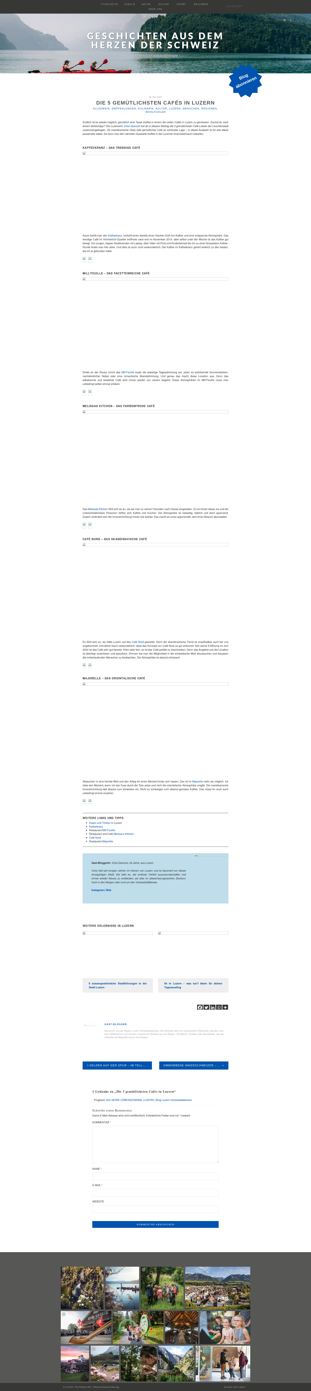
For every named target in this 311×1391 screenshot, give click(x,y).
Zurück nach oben (235, 1387)
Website (98, 1201)
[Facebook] (200, 1007)
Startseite (109, 4)
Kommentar (101, 1122)
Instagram (98, 890)
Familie (130, 4)
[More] (225, 1007)
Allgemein (101, 108)
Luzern (175, 108)
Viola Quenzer (132, 126)
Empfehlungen (124, 108)
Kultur (163, 4)
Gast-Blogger (115, 1024)
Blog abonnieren (246, 81)
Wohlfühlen (155, 112)
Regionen (201, 4)
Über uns (156, 9)
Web (108, 890)
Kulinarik (146, 108)
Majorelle (198, 781)
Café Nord (138, 642)
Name (97, 1168)
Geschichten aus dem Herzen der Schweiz (155, 41)
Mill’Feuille (127, 372)
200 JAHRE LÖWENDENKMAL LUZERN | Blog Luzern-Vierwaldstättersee (149, 1100)
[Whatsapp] (219, 1007)
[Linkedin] (212, 1007)
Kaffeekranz (115, 235)
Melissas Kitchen (98, 509)
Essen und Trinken (100, 823)
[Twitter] (206, 1007)
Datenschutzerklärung (106, 1387)
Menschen (191, 108)
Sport (181, 4)
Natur (146, 4)
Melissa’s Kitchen (124, 834)
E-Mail (97, 1185)
